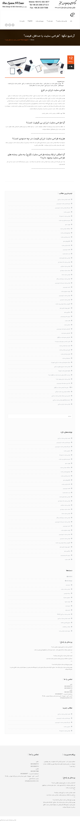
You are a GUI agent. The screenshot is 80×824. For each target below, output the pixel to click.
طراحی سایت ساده (66, 274)
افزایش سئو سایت (65, 333)
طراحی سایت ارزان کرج (51, 85)
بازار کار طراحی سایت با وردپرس (62, 208)
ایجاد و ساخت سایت (65, 589)
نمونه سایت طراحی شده (64, 631)
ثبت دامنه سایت (66, 254)
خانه (71, 21)
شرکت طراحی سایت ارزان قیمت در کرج (32, 83)
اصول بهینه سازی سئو (65, 308)
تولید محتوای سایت (65, 291)
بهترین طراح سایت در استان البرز (52, 83)
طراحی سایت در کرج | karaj (63, 614)
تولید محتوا (67, 602)
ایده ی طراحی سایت (65, 237)
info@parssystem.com (66, 698)
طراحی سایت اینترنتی (65, 300)
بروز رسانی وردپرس (65, 316)
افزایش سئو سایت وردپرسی (63, 329)
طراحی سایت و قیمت (62, 21)
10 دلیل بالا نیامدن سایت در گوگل (63, 387)
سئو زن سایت (67, 212)
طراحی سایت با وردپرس (64, 295)
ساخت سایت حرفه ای (65, 270)
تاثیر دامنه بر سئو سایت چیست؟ (62, 341)
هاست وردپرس (66, 249)
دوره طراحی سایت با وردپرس (63, 203)
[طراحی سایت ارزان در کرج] (35, 66)
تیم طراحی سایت (66, 358)
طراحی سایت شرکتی (65, 266)
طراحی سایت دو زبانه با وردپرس (62, 283)
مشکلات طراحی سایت (65, 229)
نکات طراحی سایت (66, 245)
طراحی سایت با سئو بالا (64, 216)
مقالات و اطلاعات (66, 627)
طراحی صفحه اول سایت (64, 258)
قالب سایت (67, 320)
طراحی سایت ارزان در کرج (53, 90)
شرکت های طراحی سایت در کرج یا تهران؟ (60, 362)
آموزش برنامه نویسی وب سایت (63, 304)
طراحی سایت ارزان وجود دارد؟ (63, 379)
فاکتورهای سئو (66, 241)
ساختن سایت (67, 325)
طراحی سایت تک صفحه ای (64, 262)
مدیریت (59, 81)
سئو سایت (50, 21)
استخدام (68, 585)
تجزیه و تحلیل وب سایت (64, 220)
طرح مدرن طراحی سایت (64, 350)
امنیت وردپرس (66, 287)
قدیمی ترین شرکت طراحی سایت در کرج (61, 396)
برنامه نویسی (67, 593)
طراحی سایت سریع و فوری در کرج (62, 366)
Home (32, 40)
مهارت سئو (67, 224)
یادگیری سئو (67, 312)
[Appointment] (72, 14)
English (30, 21)
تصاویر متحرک (66, 597)
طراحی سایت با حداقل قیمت (36, 85)
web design (69, 581)
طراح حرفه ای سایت (65, 354)
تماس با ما (22, 21)
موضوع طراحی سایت (65, 233)
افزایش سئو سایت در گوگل (63, 337)
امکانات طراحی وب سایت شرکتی (62, 391)
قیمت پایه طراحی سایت (64, 346)
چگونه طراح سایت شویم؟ (64, 371)
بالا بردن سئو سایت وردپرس (63, 383)
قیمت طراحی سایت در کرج (64, 199)
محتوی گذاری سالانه (65, 622)
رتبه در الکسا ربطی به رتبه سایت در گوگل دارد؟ (59, 375)
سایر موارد (67, 610)
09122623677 (59, 694)
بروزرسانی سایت (40, 21)
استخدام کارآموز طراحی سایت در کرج (61, 400)
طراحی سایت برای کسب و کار (63, 279)
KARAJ (70, 576)
